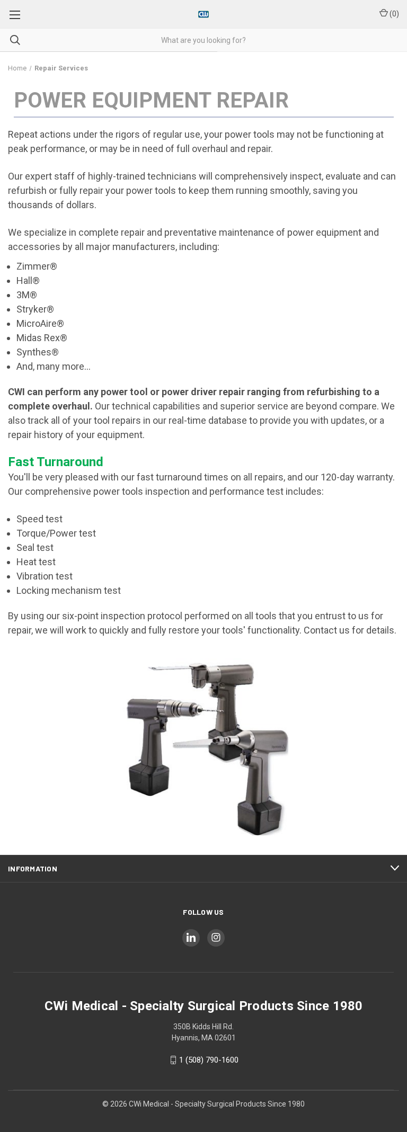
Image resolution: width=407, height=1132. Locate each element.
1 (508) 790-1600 (208, 1060)
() (393, 14)
